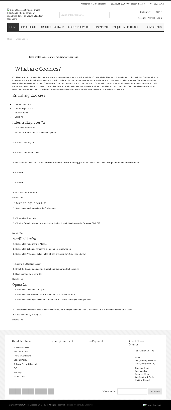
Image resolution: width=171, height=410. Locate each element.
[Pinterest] (44, 391)
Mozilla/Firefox (21, 113)
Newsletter (110, 391)
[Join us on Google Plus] (18, 391)
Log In (159, 18)
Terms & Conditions (22, 356)
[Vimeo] (31, 391)
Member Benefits (21, 351)
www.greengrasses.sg (145, 363)
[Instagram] (38, 391)
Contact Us (154, 27)
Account (141, 18)
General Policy (20, 360)
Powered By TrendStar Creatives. (79, 405)
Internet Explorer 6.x (24, 108)
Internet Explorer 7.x (24, 104)
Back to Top (17, 197)
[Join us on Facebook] (12, 391)
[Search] (106, 15)
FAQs (16, 368)
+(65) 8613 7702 (156, 4)
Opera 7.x (19, 117)
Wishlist (151, 18)
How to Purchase (21, 347)
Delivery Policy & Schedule (26, 364)
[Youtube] (25, 391)
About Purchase (21, 341)
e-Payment (96, 341)
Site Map (18, 372)
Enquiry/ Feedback (61, 341)
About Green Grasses (137, 343)
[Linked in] (51, 391)
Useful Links (19, 376)
